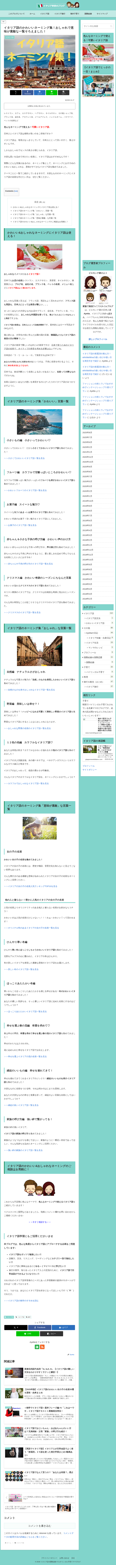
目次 (36, 202)
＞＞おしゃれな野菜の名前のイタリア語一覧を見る (27, 728)
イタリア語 (9, 1317)
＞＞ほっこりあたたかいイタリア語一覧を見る (25, 1011)
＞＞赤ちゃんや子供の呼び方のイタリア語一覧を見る (28, 564)
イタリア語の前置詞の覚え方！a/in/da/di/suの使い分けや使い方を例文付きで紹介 (97, 357)
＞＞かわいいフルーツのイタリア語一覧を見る (25, 490)
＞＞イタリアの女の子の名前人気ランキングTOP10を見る (30, 886)
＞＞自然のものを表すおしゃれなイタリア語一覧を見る (29, 690)
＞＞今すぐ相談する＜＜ (39, 1222)
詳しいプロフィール (98, 339)
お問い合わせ (64, 1558)
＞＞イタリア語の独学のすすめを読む (21, 1301)
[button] (63, 92)
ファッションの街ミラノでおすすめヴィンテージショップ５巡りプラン (97, 387)
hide (15, 191)
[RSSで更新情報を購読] (42, 1347)
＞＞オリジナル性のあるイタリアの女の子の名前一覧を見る (31, 928)
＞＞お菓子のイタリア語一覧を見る (20, 525)
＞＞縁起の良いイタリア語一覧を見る (21, 1105)
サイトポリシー (89, 770)
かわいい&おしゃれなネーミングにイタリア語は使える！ (36, 207)
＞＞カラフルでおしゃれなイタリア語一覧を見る (26, 783)
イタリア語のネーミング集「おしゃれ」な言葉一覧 (33, 214)
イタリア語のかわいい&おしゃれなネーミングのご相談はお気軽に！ (40, 222)
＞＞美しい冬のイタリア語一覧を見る (21, 969)
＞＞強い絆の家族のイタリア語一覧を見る (23, 1150)
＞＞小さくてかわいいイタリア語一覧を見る (24, 458)
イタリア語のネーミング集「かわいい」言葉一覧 (33, 211)
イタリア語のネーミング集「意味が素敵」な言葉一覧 (34, 218)
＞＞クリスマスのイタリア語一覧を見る (22, 612)
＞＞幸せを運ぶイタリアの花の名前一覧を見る (25, 1056)
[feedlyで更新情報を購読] (37, 1347)
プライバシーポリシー (49, 1558)
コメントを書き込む (39, 1525)
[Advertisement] (98, 178)
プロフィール (88, 766)
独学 (29, 1317)
